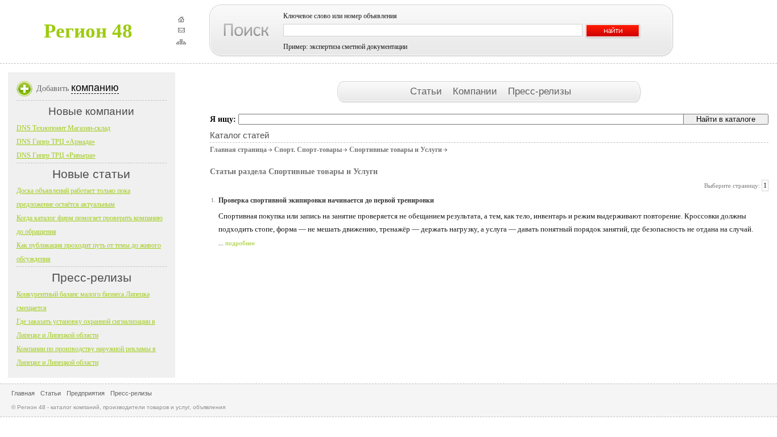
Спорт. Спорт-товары (308, 150)
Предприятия (86, 393)
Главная (23, 393)
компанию (95, 87)
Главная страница (238, 150)
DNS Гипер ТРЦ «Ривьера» (56, 155)
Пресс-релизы (539, 91)
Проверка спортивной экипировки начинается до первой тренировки (326, 200)
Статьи (427, 91)
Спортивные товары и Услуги (395, 150)
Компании (476, 91)
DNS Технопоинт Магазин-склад (63, 128)
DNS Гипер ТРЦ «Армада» (55, 142)
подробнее (240, 243)
